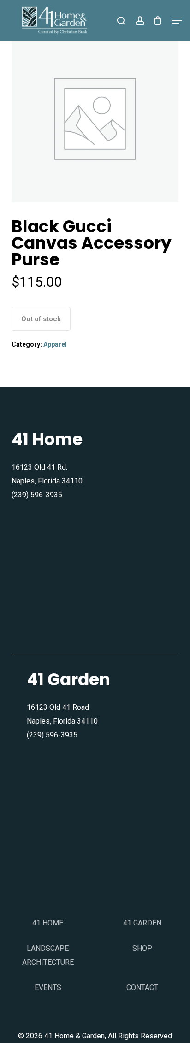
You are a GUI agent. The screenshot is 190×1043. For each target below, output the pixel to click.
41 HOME (47, 923)
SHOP (142, 948)
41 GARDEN (142, 923)
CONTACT (142, 987)
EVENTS (48, 987)
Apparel (55, 344)
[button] (177, 20)
